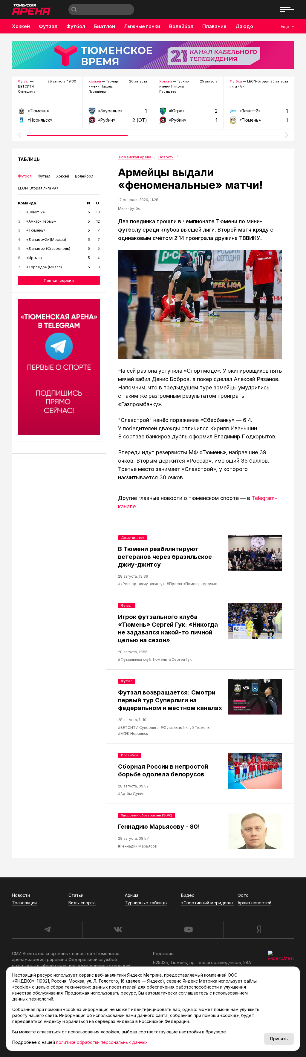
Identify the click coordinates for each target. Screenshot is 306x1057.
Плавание (214, 26)
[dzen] (258, 930)
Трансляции (24, 902)
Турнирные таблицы (146, 902)
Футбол (75, 26)
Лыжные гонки (142, 26)
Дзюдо (244, 26)
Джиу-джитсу (132, 538)
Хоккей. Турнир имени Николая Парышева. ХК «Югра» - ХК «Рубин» (188, 113)
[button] (19, 135)
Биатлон (104, 26)
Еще (285, 26)
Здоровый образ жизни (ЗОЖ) (146, 815)
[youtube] (188, 930)
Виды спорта (82, 902)
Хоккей (21, 26)
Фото (243, 895)
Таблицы (29, 159)
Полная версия (59, 280)
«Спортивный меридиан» (207, 902)
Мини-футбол (130, 208)
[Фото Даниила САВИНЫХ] (200, 304)
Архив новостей (254, 902)
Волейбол (181, 26)
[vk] (117, 930)
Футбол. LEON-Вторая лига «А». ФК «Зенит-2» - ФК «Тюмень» (259, 113)
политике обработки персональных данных (102, 1042)
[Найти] (74, 9)
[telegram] (47, 930)
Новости (21, 895)
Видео (188, 895)
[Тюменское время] (153, 55)
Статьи (75, 895)
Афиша (131, 895)
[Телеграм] (59, 367)
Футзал (48, 26)
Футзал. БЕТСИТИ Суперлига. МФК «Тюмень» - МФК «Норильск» (47, 113)
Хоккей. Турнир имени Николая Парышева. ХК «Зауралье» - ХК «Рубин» (117, 113)
